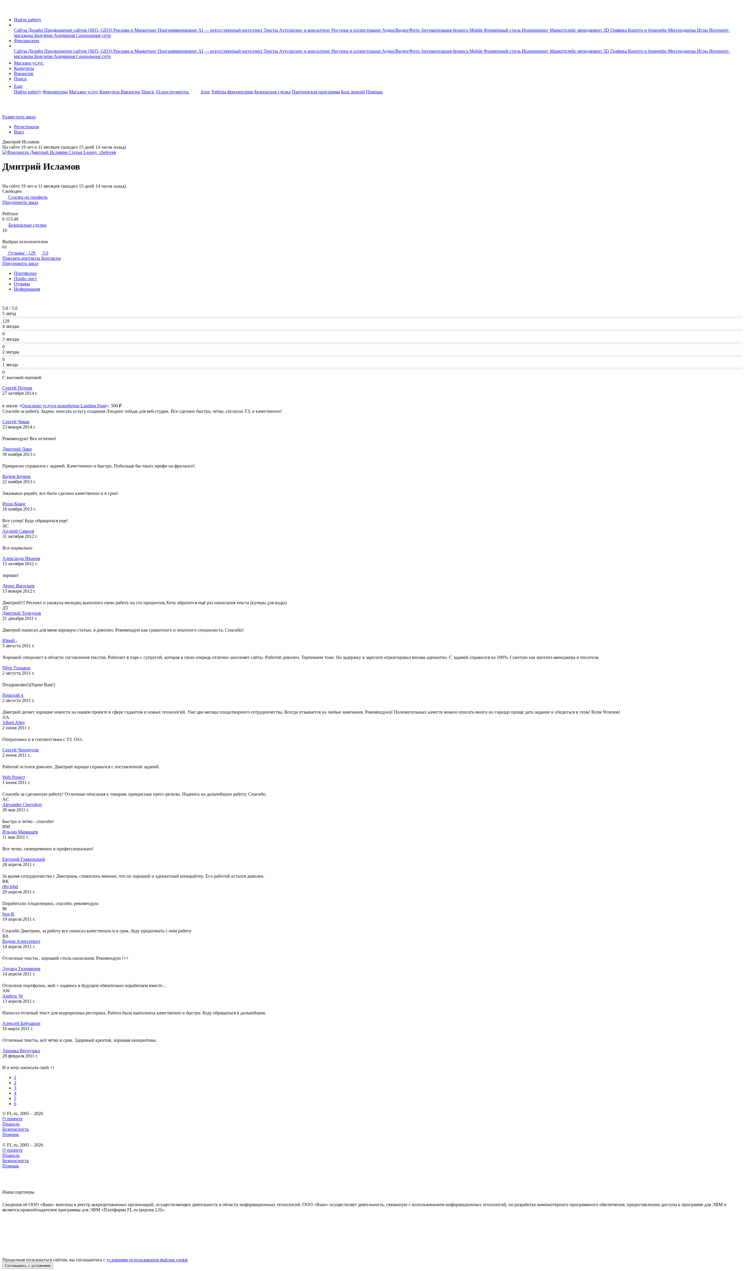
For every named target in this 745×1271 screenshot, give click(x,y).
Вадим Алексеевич (21, 941)
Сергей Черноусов (20, 749)
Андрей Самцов (18, 531)
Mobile (476, 30)
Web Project (13, 777)
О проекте (12, 1118)
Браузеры (44, 35)
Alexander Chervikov (22, 804)
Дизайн (36, 30)
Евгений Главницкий (23, 859)
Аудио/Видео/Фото (401, 30)
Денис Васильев (18, 585)
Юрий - (9, 640)
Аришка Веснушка (21, 1050)
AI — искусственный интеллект (231, 30)
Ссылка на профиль (27, 197)
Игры (703, 30)
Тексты (271, 30)
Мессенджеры (682, 30)
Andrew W (12, 995)
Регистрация (26, 126)
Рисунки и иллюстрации (356, 30)
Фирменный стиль (503, 30)
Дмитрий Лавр (17, 449)
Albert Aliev (13, 722)
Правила (10, 1123)
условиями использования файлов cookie (147, 1259)
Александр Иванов (21, 558)
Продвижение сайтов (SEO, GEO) (78, 30)
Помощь (374, 91)
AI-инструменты (172, 91)
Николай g (12, 695)
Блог (205, 91)
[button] (15, 24)
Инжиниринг (536, 30)
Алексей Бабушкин (21, 1023)
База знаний (353, 91)
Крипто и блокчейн (648, 30)
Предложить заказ (20, 202)
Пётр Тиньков (16, 667)
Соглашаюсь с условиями (28, 1265)
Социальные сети (93, 35)
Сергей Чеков (15, 421)
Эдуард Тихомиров (21, 968)
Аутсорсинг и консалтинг (305, 30)
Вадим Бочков (16, 476)
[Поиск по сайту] (18, 106)
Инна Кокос (14, 503)
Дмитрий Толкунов (21, 613)
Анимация (65, 35)
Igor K (8, 913)
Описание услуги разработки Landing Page (63, 405)
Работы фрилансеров (232, 91)
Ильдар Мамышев (20, 831)
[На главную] (7, 9)
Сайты (21, 30)
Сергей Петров (17, 387)
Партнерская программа (316, 91)
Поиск (20, 78)
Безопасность (15, 1129)
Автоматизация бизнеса (445, 30)
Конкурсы (24, 68)
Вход (19, 131)
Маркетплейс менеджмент (576, 30)
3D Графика (615, 30)
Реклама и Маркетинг (135, 30)
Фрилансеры (26, 40)
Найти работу (27, 19)
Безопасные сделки (27, 225)
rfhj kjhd (10, 886)
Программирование (178, 30)
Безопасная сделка (272, 91)
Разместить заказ (19, 116)
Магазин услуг (29, 63)
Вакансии (23, 73)
